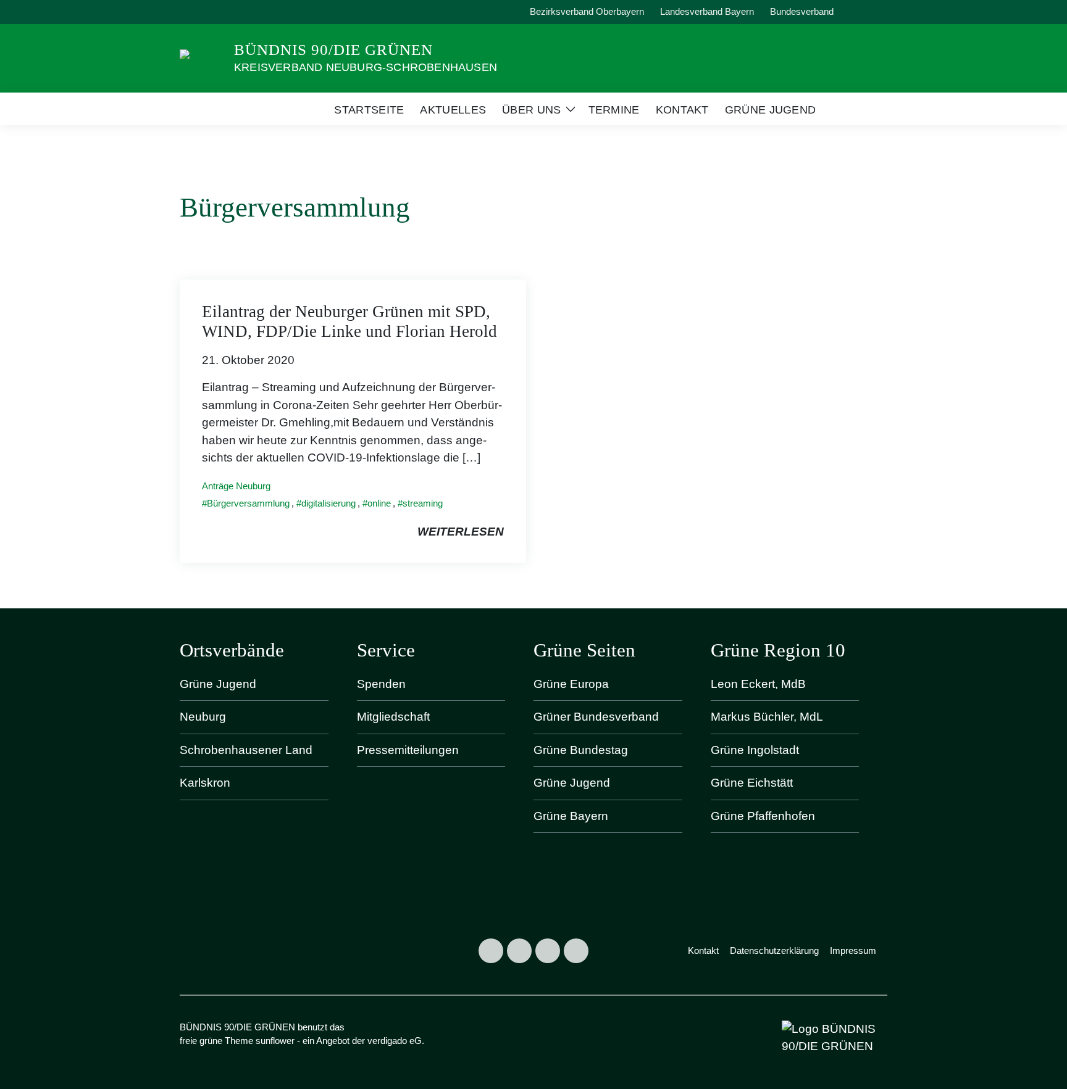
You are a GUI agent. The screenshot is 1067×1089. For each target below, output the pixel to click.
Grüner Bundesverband (596, 716)
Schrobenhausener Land (246, 749)
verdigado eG (394, 1040)
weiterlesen (460, 531)
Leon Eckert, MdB (758, 683)
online (379, 503)
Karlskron (205, 782)
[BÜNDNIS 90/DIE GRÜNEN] (202, 57)
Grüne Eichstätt (752, 782)
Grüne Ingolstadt (755, 749)
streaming (423, 503)
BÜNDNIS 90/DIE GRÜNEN (333, 49)
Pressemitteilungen (408, 749)
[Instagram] (519, 950)
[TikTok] (547, 950)
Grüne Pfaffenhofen (763, 816)
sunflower (275, 1040)
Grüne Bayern (571, 816)
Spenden (381, 683)
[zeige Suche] (866, 12)
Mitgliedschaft (393, 716)
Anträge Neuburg (236, 486)
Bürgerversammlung (248, 503)
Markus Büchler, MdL (767, 716)
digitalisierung (328, 503)
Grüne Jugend (218, 683)
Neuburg (203, 716)
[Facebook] (491, 950)
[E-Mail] (576, 950)
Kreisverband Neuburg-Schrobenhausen (365, 67)
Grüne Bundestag (581, 749)
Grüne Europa (571, 683)
